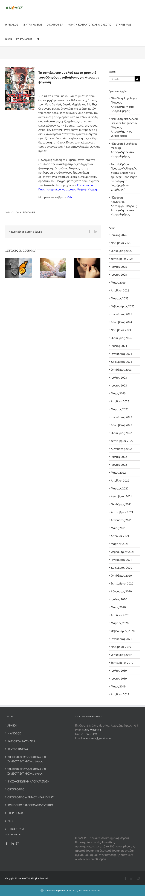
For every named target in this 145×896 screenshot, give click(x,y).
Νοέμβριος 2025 (121, 243)
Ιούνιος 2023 (119, 385)
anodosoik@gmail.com (97, 738)
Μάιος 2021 (118, 528)
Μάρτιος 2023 (119, 409)
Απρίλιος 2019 (120, 694)
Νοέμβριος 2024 (121, 330)
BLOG (10, 821)
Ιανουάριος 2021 (121, 559)
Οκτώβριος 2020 (121, 575)
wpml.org (73, 890)
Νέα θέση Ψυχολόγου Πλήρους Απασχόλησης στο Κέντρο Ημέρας (124, 104)
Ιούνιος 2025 (119, 274)
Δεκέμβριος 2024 (121, 322)
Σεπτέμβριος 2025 (122, 258)
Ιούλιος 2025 (119, 266)
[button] (38, 39)
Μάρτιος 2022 (120, 488)
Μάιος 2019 (118, 686)
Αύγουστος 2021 (121, 520)
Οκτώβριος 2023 (121, 369)
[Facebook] (6, 843)
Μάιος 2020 (118, 607)
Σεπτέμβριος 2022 (122, 441)
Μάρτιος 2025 (120, 298)
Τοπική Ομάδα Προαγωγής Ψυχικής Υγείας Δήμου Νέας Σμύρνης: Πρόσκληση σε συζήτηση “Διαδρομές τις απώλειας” (124, 176)
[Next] (97, 267)
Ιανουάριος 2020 (121, 639)
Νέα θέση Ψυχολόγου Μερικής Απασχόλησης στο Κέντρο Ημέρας (124, 149)
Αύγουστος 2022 (121, 449)
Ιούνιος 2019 (119, 678)
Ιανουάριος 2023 (121, 417)
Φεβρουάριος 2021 (122, 551)
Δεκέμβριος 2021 (121, 496)
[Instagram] (17, 843)
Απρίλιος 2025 (120, 290)
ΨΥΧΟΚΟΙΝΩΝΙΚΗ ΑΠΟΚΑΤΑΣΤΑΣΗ (28, 781)
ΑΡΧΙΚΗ (12, 725)
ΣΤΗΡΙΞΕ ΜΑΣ (15, 813)
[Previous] (8, 267)
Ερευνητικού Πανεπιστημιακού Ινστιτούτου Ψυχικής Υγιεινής (68, 187)
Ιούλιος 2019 (119, 670)
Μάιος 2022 (118, 472)
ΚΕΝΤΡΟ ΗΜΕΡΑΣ (17, 749)
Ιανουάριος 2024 (121, 353)
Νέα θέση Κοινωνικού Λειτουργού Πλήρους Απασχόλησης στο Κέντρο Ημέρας (124, 205)
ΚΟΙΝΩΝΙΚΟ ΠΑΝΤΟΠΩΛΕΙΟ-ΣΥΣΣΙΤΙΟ (30, 805)
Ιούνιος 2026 (119, 235)
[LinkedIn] (12, 843)
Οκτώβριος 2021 (121, 504)
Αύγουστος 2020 (121, 591)
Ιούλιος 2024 (119, 346)
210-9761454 (92, 729)
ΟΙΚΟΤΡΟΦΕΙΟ (15, 789)
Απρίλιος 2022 (120, 480)
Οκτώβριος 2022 (121, 433)
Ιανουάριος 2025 (121, 314)
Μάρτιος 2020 (120, 623)
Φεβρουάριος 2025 (123, 306)
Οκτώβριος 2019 (121, 654)
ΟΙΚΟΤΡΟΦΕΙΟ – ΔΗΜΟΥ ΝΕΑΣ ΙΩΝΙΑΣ (30, 797)
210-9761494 (89, 734)
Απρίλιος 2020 (120, 615)
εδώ (69, 197)
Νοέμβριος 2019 (121, 647)
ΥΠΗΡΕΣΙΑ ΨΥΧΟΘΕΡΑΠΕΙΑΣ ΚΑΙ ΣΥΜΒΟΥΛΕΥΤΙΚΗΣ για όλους (26, 759)
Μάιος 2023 (118, 393)
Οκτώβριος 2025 (121, 251)
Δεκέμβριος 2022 (121, 425)
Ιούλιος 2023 (119, 377)
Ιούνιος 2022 (119, 464)
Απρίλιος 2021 (120, 536)
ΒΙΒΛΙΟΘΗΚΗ (29, 212)
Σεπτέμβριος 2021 (122, 512)
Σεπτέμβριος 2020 (122, 583)
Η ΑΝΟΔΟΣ (14, 733)
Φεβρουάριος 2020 (123, 631)
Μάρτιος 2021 (119, 544)
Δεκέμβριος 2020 (121, 567)
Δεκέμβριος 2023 (121, 361)
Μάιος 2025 (118, 282)
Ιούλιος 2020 (119, 599)
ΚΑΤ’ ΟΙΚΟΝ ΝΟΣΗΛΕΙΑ (21, 741)
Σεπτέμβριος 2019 (122, 662)
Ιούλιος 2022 (119, 456)
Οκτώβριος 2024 (121, 338)
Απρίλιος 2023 (120, 401)
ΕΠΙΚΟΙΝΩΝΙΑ (15, 829)
